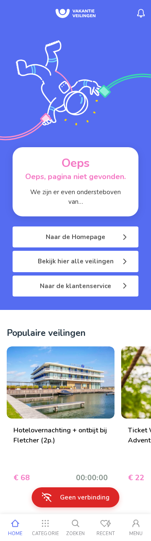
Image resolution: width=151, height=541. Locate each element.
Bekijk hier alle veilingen (76, 261)
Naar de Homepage (75, 237)
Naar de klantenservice (75, 286)
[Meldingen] (141, 13)
